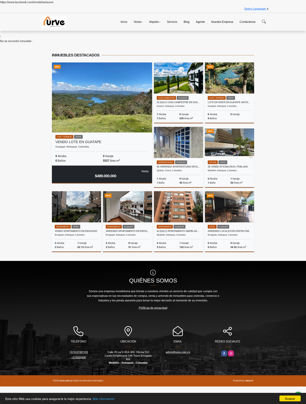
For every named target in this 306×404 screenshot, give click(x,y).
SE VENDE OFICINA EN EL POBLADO (228, 166)
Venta (137, 21)
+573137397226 (78, 352)
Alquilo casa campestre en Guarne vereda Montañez (178, 102)
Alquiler (154, 21)
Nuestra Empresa (222, 21)
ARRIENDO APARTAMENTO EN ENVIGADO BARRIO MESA (127, 231)
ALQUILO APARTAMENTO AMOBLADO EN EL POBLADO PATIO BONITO (178, 231)
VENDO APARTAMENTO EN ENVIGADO (76, 231)
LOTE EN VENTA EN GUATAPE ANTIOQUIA (229, 102)
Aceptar (290, 398)
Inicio (124, 21)
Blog (186, 21)
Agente (200, 21)
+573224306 (78, 357)
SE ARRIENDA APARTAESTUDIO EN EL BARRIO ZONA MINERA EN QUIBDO (178, 166)
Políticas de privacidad (153, 307)
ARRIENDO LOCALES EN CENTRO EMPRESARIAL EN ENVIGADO (229, 231)
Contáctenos (248, 21)
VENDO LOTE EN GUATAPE (78, 142)
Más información (104, 398)
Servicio (172, 21)
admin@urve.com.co (178, 352)
